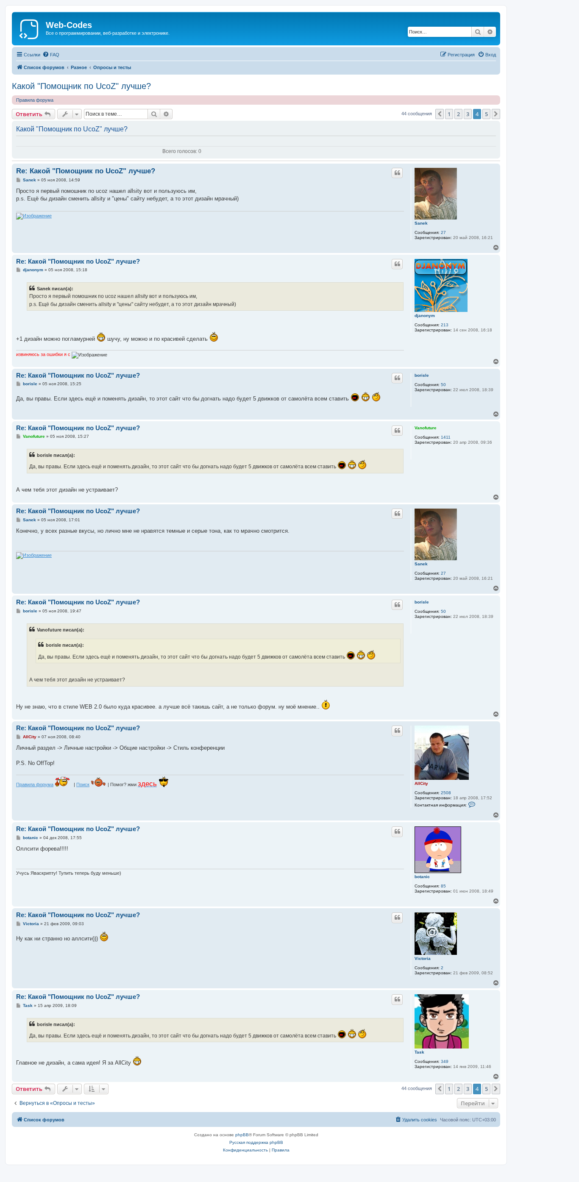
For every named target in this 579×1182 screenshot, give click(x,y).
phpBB (242, 1134)
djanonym (425, 315)
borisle (422, 375)
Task (419, 1052)
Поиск (82, 784)
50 (443, 384)
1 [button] (449, 114)
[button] (439, 114)
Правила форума (34, 100)
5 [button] (486, 114)
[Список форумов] (30, 27)
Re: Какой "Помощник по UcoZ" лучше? (85, 171)
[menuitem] (50, 55)
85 (443, 886)
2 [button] (458, 114)
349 (444, 1061)
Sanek (421, 223)
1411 (446, 437)
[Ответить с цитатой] (397, 173)
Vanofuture (426, 428)
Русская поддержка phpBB (256, 1142)
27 (443, 232)
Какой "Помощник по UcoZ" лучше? (81, 86)
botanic (422, 876)
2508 (446, 792)
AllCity (421, 783)
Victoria (423, 958)
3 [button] (467, 114)
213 (444, 325)
